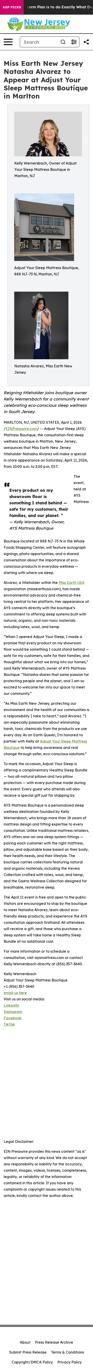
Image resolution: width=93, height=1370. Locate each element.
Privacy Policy (69, 1362)
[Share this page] (86, 41)
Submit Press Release (27, 1352)
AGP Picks (12, 7)
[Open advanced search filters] (73, 42)
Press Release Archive (54, 1342)
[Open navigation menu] (8, 41)
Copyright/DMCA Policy (32, 1362)
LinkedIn (11, 1005)
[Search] (63, 42)
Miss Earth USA (71, 582)
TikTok (9, 1024)
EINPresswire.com (21, 428)
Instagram (13, 1011)
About (25, 1342)
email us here (15, 992)
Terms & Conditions (67, 1352)
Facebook (12, 1018)
